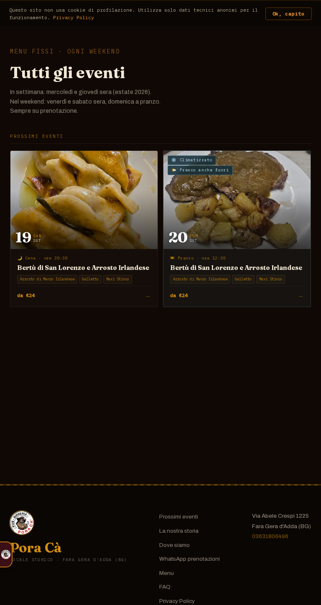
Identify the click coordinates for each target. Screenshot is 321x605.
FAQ (165, 587)
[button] (6, 554)
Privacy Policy (177, 601)
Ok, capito (289, 13)
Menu (166, 573)
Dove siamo (174, 545)
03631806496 (270, 536)
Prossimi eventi (178, 516)
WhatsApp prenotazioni (189, 559)
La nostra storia (179, 531)
